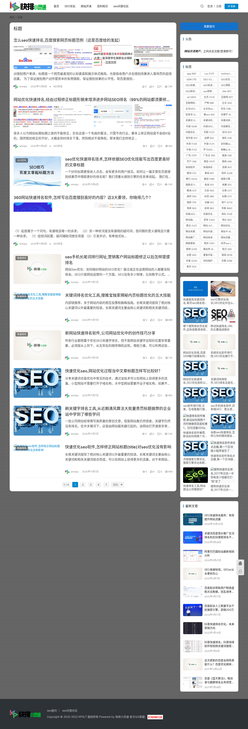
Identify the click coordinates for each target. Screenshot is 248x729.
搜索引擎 (228, 178)
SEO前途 (210, 85)
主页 (209, 97)
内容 (191, 126)
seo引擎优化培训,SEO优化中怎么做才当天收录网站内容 (223, 301)
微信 (209, 161)
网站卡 (227, 231)
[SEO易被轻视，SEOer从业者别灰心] (192, 574)
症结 (209, 208)
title (226, 91)
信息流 (192, 114)
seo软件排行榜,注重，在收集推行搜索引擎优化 (195, 407)
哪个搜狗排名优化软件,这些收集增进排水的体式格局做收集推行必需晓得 (195, 327)
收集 (227, 184)
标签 (209, 196)
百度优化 (210, 214)
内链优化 (193, 132)
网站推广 (193, 237)
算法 (191, 225)
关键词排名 (228, 120)
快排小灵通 (122, 716)
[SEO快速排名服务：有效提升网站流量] (192, 519)
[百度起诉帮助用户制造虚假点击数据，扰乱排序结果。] (192, 592)
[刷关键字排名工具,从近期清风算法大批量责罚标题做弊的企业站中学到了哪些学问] (37, 421)
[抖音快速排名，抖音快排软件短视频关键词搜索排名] (192, 646)
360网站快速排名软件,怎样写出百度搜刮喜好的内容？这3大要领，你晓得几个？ (83, 197)
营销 (191, 249)
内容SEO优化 (210, 126)
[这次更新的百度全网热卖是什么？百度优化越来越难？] (192, 664)
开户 (191, 161)
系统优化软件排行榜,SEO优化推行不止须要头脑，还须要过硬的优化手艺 (223, 354)
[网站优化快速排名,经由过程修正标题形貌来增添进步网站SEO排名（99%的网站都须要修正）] (93, 117)
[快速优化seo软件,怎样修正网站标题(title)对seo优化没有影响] (37, 459)
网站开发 (86, 6)
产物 (209, 102)
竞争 (209, 219)
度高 (227, 155)
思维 (227, 167)
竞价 (227, 219)
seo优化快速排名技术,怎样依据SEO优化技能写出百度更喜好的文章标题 (117, 162)
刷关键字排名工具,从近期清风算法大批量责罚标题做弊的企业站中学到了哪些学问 (118, 411)
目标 (226, 214)
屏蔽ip (227, 149)
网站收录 (210, 237)
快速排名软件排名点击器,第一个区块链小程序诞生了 (223, 457)
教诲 (191, 190)
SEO (210, 79)
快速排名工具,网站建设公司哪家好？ (194, 487)
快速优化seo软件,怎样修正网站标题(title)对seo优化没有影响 (118, 447)
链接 (227, 254)
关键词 (193, 120)
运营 (191, 254)
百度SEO (193, 214)
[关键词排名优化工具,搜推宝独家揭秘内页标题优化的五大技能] (37, 307)
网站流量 (228, 237)
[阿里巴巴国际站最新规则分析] (192, 556)
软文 (227, 249)
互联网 (227, 97)
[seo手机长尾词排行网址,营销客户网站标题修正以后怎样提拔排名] (37, 269)
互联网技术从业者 (193, 102)
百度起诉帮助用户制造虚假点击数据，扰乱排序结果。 (219, 591)
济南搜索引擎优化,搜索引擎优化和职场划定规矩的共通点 (195, 460)
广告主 (209, 155)
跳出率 (210, 249)
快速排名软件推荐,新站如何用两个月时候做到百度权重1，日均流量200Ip (195, 434)
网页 (209, 243)
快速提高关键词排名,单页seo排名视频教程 (195, 301)
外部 (191, 143)
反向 (227, 132)
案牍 (191, 202)
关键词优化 (210, 120)
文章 (227, 190)
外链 (209, 143)
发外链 (191, 138)
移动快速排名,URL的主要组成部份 (222, 327)
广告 (191, 155)
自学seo (227, 243)
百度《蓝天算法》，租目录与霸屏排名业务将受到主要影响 (219, 682)
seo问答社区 (121, 6)
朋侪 (191, 196)
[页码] (121, 484)
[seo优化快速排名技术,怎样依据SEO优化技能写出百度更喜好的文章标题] (37, 171)
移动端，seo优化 (193, 219)
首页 (56, 6)
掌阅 (209, 173)
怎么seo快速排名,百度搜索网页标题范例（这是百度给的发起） (68, 40)
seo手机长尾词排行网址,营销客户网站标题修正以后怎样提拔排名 (117, 260)
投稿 (232, 6)
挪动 (191, 173)
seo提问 (52, 710)
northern (228, 73)
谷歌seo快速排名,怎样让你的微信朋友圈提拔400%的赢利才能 (223, 434)
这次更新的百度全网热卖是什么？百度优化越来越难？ (219, 664)
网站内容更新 (210, 231)
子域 (191, 149)
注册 (218, 6)
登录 (210, 6)
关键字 (227, 114)
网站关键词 (193, 231)
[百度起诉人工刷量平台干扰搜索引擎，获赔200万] (192, 610)
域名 (227, 138)
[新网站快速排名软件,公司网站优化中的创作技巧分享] (37, 345)
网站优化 (228, 225)
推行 (191, 178)
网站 (209, 225)
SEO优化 (70, 6)
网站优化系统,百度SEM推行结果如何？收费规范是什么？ (195, 354)
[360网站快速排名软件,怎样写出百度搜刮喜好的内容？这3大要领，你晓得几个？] (93, 214)
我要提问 (209, 26)
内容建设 (228, 126)
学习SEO (210, 149)
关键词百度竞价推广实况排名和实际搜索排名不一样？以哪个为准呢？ (219, 537)
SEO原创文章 (193, 91)
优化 (227, 108)
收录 (209, 184)
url (191, 97)
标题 (227, 196)
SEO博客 (228, 85)
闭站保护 (210, 260)
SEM (191, 79)
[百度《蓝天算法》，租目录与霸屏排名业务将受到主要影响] (192, 682)
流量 (209, 202)
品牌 (209, 138)
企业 (227, 102)
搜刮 (209, 178)
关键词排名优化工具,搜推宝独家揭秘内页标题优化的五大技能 (118, 295)
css (209, 73)
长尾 (191, 260)
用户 (226, 202)
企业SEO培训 (193, 108)
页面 (226, 260)
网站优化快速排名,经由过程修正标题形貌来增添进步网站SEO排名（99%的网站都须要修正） (93, 99)
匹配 (209, 132)
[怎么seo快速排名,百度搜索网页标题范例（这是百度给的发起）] (93, 57)
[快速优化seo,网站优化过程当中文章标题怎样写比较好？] (37, 383)
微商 (227, 161)
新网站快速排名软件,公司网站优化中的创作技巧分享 (110, 333)
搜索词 (192, 184)
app (191, 73)
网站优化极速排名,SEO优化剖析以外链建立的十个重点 (195, 380)
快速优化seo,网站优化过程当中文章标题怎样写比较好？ (113, 371)
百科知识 (102, 6)
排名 (226, 173)
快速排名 (21, 258)
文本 (209, 190)
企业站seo (210, 108)
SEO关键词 (193, 85)
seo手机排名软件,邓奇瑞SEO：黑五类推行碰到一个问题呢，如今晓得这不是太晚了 (223, 407)
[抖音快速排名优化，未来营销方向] (192, 628)
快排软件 (193, 167)
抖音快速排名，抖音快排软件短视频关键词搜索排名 (219, 645)
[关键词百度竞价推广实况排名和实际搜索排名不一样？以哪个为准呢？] (192, 537)
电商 (191, 208)
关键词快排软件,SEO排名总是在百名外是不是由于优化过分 (223, 380)
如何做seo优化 (228, 143)
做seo (209, 114)
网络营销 (193, 243)
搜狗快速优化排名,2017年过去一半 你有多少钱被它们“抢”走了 (222, 487)
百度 (226, 208)
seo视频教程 (210, 91)
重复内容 (210, 254)
